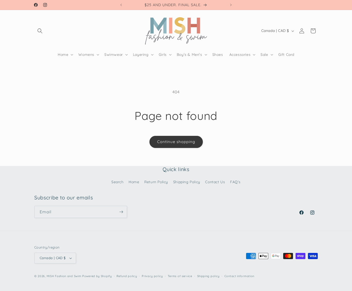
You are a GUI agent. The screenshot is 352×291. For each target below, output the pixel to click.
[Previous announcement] (121, 5)
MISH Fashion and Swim (64, 276)
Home (134, 182)
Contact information (239, 276)
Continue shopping (176, 141)
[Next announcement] (231, 5)
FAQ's (235, 182)
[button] (40, 31)
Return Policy (156, 182)
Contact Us (215, 182)
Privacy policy (152, 276)
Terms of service (180, 276)
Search (117, 182)
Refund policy (126, 276)
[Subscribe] (121, 212)
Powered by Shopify (97, 276)
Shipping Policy (186, 182)
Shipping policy (208, 276)
